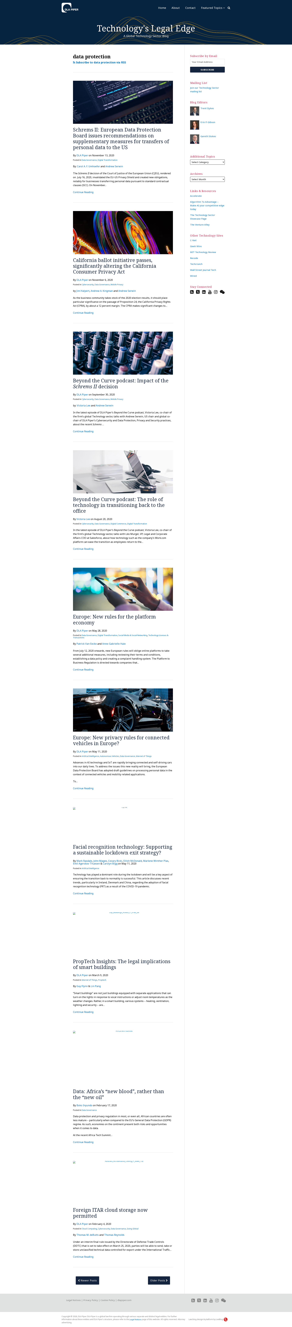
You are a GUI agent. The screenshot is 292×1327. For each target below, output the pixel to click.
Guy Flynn (82, 986)
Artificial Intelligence (90, 756)
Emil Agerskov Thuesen (86, 863)
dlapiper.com (124, 1300)
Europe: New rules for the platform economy (114, 619)
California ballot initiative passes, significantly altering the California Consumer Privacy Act (114, 266)
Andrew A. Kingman (102, 291)
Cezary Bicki (115, 861)
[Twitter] (198, 292)
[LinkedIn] (204, 292)
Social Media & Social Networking (132, 635)
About (176, 8)
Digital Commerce (118, 523)
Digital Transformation (107, 160)
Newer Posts (88, 1280)
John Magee (100, 861)
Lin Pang (96, 986)
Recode (194, 258)
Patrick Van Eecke (86, 643)
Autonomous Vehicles (109, 756)
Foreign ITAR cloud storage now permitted (110, 1213)
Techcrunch (196, 263)
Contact (190, 8)
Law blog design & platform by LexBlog (206, 1319)
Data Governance (89, 160)
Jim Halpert (82, 291)
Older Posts (158, 1280)
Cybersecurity (88, 284)
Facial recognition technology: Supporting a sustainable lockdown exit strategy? (122, 850)
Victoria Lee (83, 405)
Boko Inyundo (84, 1105)
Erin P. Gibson (207, 122)
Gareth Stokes (208, 136)
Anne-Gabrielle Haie (114, 643)
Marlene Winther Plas (155, 861)
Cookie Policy (108, 1300)
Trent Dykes (207, 108)
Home (162, 8)
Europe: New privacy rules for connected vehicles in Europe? (121, 740)
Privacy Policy (90, 1300)
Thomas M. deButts (87, 1235)
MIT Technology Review (203, 252)
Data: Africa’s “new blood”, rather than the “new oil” (118, 1094)
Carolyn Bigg (110, 863)
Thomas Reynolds (114, 1235)
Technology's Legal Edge (146, 28)
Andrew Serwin (114, 166)
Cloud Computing (89, 1228)
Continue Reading (83, 192)
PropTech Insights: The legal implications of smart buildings (121, 964)
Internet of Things (144, 756)
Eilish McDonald (132, 861)
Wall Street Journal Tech (203, 269)
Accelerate (196, 195)
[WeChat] (222, 292)
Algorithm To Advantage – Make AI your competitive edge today (207, 205)
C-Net (193, 240)
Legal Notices (73, 1300)
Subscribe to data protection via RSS (100, 62)
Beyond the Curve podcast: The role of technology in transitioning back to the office (119, 505)
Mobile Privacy (117, 284)
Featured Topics (211, 8)
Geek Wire (196, 246)
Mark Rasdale (84, 861)
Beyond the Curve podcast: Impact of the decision (121, 383)
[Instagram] (215, 292)
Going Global (132, 1228)
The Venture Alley (200, 224)
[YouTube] (210, 292)
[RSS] (192, 292)
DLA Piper (82, 155)
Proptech (102, 980)
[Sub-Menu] (223, 8)
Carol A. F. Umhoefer (88, 166)
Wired (193, 275)
